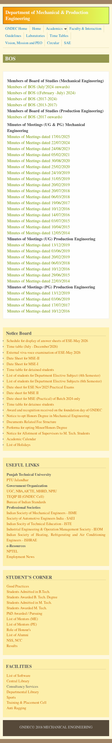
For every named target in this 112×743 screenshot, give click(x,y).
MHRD (41, 491)
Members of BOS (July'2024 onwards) (38, 86)
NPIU (52, 491)
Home (36, 28)
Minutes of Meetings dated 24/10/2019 (38, 172)
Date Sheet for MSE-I (22, 363)
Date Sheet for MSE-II (23, 358)
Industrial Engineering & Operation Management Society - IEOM (55, 529)
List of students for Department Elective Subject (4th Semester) (53, 375)
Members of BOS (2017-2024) (32, 98)
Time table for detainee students (30, 404)
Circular (53, 42)
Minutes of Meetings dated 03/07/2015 (38, 220)
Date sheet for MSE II (22, 392)
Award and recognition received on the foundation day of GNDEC (54, 410)
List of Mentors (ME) (22, 618)
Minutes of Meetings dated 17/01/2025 (38, 136)
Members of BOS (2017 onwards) (34, 116)
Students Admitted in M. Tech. (29, 602)
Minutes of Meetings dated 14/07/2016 (38, 214)
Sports (11, 697)
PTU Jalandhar (17, 479)
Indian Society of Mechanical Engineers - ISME (42, 512)
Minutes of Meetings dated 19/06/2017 (38, 202)
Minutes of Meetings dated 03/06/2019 (38, 250)
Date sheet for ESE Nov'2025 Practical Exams (40, 387)
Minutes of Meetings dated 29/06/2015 (38, 275)
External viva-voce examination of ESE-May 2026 (43, 352)
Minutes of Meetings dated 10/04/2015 (38, 226)
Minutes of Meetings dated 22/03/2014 (38, 281)
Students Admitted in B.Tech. (28, 591)
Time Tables (59, 35)
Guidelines (13, 35)
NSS (10, 640)
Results (12, 645)
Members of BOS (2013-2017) (32, 104)
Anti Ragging (16, 707)
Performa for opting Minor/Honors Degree (37, 427)
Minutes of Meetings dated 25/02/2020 (38, 166)
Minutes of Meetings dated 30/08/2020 (38, 160)
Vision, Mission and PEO (23, 42)
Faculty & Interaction (85, 28)
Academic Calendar (21, 439)
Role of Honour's (19, 629)
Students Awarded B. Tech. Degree (32, 597)
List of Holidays (18, 444)
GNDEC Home (16, 28)
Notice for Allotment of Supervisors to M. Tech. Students (48, 433)
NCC (18, 640)
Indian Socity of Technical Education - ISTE (39, 523)
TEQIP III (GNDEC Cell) (25, 496)
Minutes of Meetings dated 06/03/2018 (38, 196)
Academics (54, 28)
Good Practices (18, 586)
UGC (10, 491)
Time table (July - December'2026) (32, 346)
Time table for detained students (30, 369)
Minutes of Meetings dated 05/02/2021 (38, 154)
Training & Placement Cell (27, 702)
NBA (19, 491)
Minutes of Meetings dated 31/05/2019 (38, 178)
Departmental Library (23, 691)
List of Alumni (17, 634)
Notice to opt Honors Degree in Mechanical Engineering (48, 415)
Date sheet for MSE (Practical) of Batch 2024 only (43, 398)
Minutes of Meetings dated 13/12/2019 (38, 244)
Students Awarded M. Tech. (27, 608)
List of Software (18, 675)
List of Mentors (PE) (22, 624)
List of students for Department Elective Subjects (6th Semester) (54, 381)
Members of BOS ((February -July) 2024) (41, 92)
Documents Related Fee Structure (31, 421)
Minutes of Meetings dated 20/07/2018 (38, 190)
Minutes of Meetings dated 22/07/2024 (38, 142)
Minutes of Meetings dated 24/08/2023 (38, 148)
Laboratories (35, 35)
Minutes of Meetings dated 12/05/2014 (38, 232)
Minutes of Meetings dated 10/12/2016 (38, 208)
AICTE (29, 491)
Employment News (20, 556)
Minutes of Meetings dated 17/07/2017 (38, 305)
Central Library (18, 681)
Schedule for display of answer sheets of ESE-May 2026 (47, 340)
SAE (67, 42)
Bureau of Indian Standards (26, 502)
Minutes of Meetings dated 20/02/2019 (38, 184)
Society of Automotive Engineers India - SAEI (41, 518)
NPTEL (12, 551)
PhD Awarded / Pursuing (24, 613)
